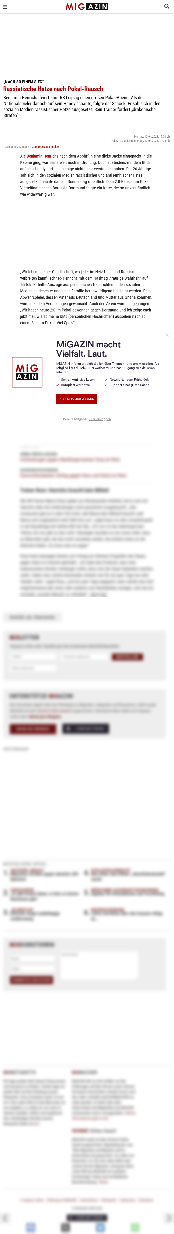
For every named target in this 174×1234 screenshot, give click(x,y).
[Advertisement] (86, 44)
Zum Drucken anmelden (46, 146)
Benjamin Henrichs (42, 156)
